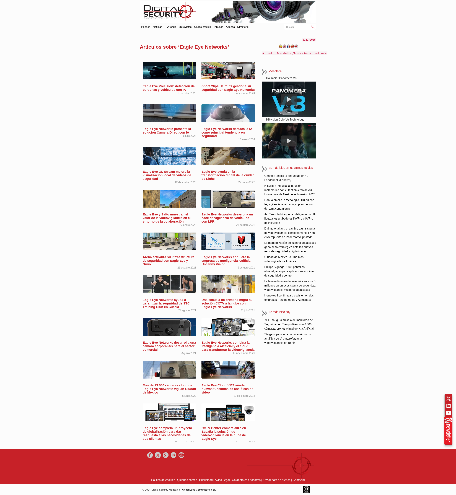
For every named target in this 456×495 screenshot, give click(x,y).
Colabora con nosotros (246, 479)
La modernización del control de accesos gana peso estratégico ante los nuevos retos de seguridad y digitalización (290, 247)
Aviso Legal (222, 479)
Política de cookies (163, 479)
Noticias (158, 26)
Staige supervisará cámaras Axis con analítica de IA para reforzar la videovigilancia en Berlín (287, 338)
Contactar (299, 479)
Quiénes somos (187, 479)
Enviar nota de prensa (277, 479)
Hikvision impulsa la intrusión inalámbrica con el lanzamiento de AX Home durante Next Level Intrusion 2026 (289, 190)
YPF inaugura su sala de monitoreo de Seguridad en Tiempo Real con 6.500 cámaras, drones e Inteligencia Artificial (289, 324)
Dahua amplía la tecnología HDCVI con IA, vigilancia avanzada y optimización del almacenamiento (289, 204)
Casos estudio (202, 26)
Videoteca (275, 71)
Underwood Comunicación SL (199, 489)
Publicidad (206, 479)
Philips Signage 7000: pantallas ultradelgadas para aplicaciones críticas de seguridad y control (289, 271)
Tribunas (218, 26)
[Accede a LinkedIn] (448, 406)
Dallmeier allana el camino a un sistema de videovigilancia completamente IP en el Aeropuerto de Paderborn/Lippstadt (289, 233)
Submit (313, 26)
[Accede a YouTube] (448, 413)
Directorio (242, 26)
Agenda (230, 26)
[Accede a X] (448, 399)
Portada (145, 26)
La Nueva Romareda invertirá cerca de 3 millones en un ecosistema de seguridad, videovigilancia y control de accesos (290, 285)
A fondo (171, 26)
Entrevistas (185, 26)
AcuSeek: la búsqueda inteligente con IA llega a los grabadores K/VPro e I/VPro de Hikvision (289, 218)
